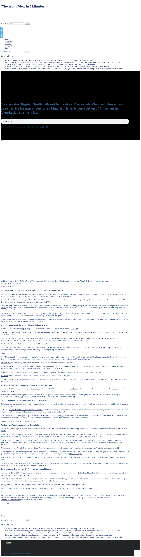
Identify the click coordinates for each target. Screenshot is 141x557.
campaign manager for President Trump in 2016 (34, 416)
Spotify (91, 495)
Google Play (79, 498)
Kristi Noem (92, 404)
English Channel (23, 475)
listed (5, 334)
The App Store (90, 498)
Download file (6, 127)
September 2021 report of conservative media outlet (94, 416)
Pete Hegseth (16, 429)
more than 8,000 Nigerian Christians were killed (85, 338)
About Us (8, 44)
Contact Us (8, 46)
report (57, 338)
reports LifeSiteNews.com (62, 296)
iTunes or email (116, 495)
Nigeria (32, 294)
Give (7, 34)
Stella (37, 473)
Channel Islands (6, 475)
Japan (21, 397)
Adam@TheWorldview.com (10, 283)
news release (28, 452)
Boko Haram (27, 332)
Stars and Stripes (75, 454)
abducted (8, 340)
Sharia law (74, 329)
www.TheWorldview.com (85, 281)
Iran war (115, 389)
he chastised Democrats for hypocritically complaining (100, 347)
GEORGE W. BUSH (7, 366)
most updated (11, 395)
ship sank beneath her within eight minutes (69, 484)
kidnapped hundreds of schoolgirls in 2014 (100, 332)
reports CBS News (7, 391)
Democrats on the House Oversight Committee (25, 410)
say (40, 313)
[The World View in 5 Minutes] (22, 6)
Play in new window (19, 127)
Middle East (74, 389)
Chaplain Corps (53, 429)
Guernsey (100, 473)
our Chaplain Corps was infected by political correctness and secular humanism (58, 434)
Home (7, 40)
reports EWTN (45, 302)
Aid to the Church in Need (43, 300)
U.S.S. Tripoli (35, 389)
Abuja (26, 294)
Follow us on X (66, 495)
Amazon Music (100, 495)
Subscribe (8, 42)
